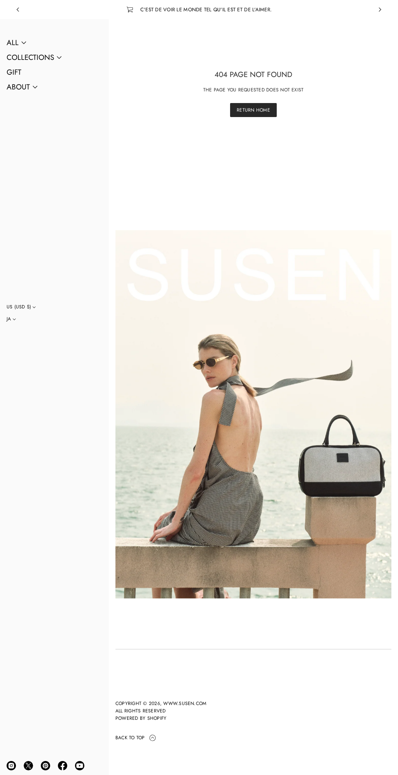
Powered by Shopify (140, 718)
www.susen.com (184, 703)
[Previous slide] (17, 9)
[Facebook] (62, 765)
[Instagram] (11, 765)
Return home (253, 110)
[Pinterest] (45, 765)
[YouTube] (79, 765)
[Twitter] (28, 765)
